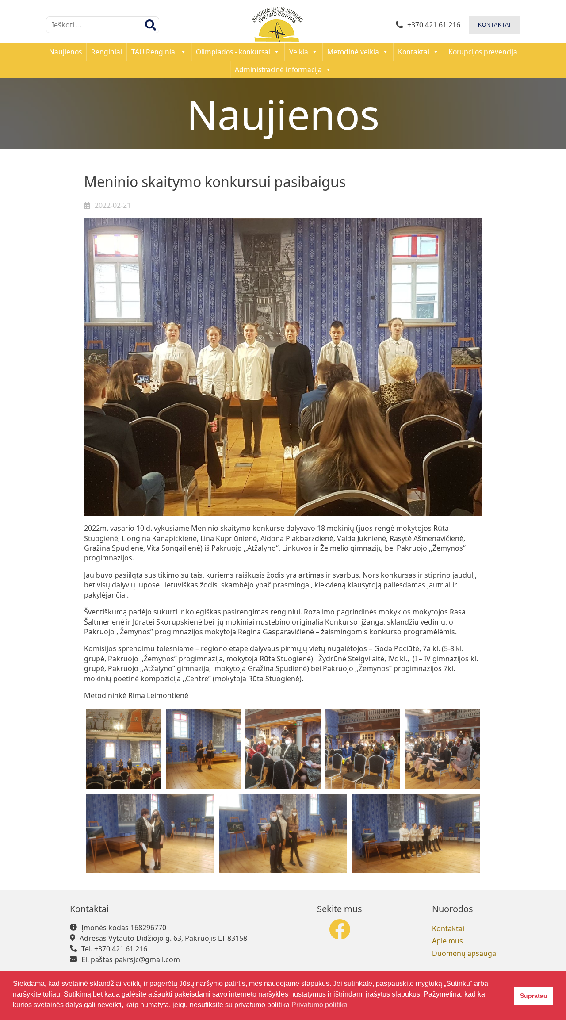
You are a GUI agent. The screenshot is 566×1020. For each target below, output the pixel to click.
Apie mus (447, 941)
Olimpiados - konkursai (233, 52)
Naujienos (65, 52)
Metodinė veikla (353, 52)
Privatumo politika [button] (319, 1004)
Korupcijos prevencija (482, 52)
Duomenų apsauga (464, 953)
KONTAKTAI (494, 25)
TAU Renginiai (154, 52)
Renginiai (106, 52)
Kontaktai (413, 52)
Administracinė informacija (278, 69)
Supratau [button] (533, 995)
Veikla (298, 52)
